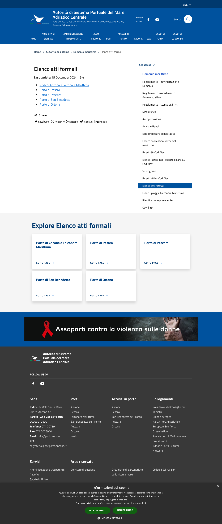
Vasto (74, 436)
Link (144, 503)
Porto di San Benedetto (55, 99)
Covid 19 (147, 207)
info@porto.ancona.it (50, 436)
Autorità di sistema (57, 52)
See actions (145, 65)
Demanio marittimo (84, 52)
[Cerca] (188, 19)
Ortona (75, 431)
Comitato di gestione (83, 469)
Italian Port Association (166, 421)
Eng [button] (185, 5)
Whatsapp (72, 121)
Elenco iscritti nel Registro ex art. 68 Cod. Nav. (163, 162)
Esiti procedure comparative (158, 134)
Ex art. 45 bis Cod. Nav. (155, 178)
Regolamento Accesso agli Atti (160, 104)
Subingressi (149, 171)
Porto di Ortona (50, 104)
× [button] (218, 486)
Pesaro (75, 412)
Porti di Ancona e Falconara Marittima (64, 85)
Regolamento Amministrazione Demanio (160, 84)
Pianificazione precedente (157, 200)
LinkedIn (102, 121)
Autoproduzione (151, 119)
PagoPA (34, 474)
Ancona (75, 407)
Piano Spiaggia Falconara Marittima (163, 193)
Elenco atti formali (153, 186)
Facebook (43, 121)
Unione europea (162, 417)
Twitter (58, 121)
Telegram (88, 121)
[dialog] (111, 503)
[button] (111, 518)
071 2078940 (44, 431)
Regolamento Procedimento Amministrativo (158, 95)
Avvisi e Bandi (150, 126)
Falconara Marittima (83, 417)
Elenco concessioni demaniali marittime (159, 143)
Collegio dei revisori (164, 469)
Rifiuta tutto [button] (125, 510)
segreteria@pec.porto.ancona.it (48, 446)
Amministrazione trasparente (47, 469)
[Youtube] (155, 19)
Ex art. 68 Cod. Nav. (153, 152)
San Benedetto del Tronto (86, 421)
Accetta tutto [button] (97, 510)
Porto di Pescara (50, 94)
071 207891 (49, 426)
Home (37, 52)
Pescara (75, 426)
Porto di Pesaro (50, 90)
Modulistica (149, 112)
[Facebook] (147, 19)
